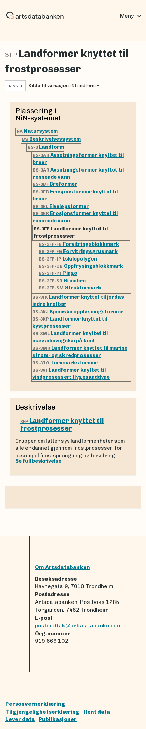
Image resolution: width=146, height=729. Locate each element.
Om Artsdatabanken (62, 567)
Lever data (20, 719)
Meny (131, 16)
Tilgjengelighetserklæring (42, 712)
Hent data (97, 712)
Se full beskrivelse (38, 461)
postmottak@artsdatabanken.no (77, 625)
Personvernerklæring (35, 704)
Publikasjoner (58, 719)
